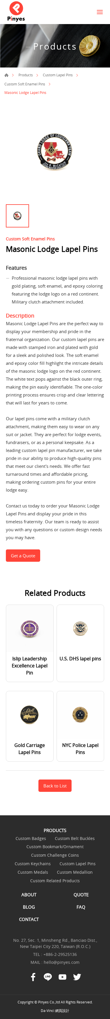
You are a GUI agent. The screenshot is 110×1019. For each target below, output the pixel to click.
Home (6, 75)
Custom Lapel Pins (58, 74)
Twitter (77, 977)
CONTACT (29, 919)
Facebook (33, 977)
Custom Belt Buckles (75, 838)
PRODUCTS (55, 830)
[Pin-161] (55, 152)
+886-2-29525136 (60, 954)
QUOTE (81, 894)
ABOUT (28, 894)
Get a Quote (23, 556)
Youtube (62, 977)
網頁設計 (62, 1010)
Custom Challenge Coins (55, 855)
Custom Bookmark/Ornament (55, 846)
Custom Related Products (55, 880)
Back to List (55, 786)
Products (25, 74)
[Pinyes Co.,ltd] (16, 12)
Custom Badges (31, 838)
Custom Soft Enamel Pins (24, 84)
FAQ (81, 907)
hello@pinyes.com (61, 962)
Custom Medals (33, 872)
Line (47, 977)
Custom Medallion (75, 872)
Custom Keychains (33, 863)
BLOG (29, 907)
